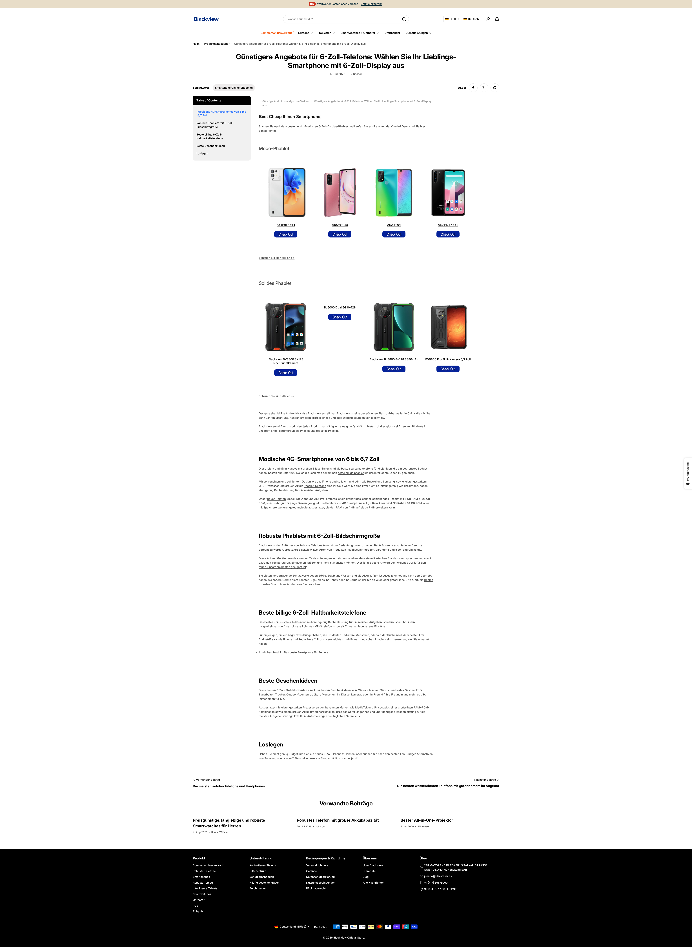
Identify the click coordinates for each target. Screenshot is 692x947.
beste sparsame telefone (357, 468)
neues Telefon (276, 499)
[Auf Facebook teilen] (473, 87)
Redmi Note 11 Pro (309, 639)
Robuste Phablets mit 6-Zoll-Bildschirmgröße (215, 125)
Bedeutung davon (350, 545)
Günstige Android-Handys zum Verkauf (285, 101)
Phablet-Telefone (315, 486)
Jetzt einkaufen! (371, 4)
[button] (462, 19)
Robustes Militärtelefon (317, 626)
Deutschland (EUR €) (293, 926)
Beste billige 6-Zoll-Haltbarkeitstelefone (209, 136)
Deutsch (319, 927)
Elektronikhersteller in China (396, 413)
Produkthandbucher (217, 43)
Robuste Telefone (311, 545)
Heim (196, 43)
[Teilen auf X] (484, 87)
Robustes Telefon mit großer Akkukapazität (338, 820)
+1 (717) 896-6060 (436, 882)
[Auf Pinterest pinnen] (495, 87)
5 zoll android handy (408, 549)
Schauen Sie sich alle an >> (276, 257)
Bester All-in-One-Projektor (427, 820)
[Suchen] (404, 19)
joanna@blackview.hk (438, 876)
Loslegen (202, 153)
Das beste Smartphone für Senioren (307, 652)
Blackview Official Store (348, 937)
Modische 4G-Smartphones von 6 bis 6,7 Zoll (222, 113)
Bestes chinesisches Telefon (283, 622)
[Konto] (488, 19)
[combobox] (346, 19)
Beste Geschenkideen (210, 146)
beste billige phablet (351, 473)
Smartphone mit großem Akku (366, 503)
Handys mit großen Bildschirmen (309, 468)
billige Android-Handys (292, 413)
